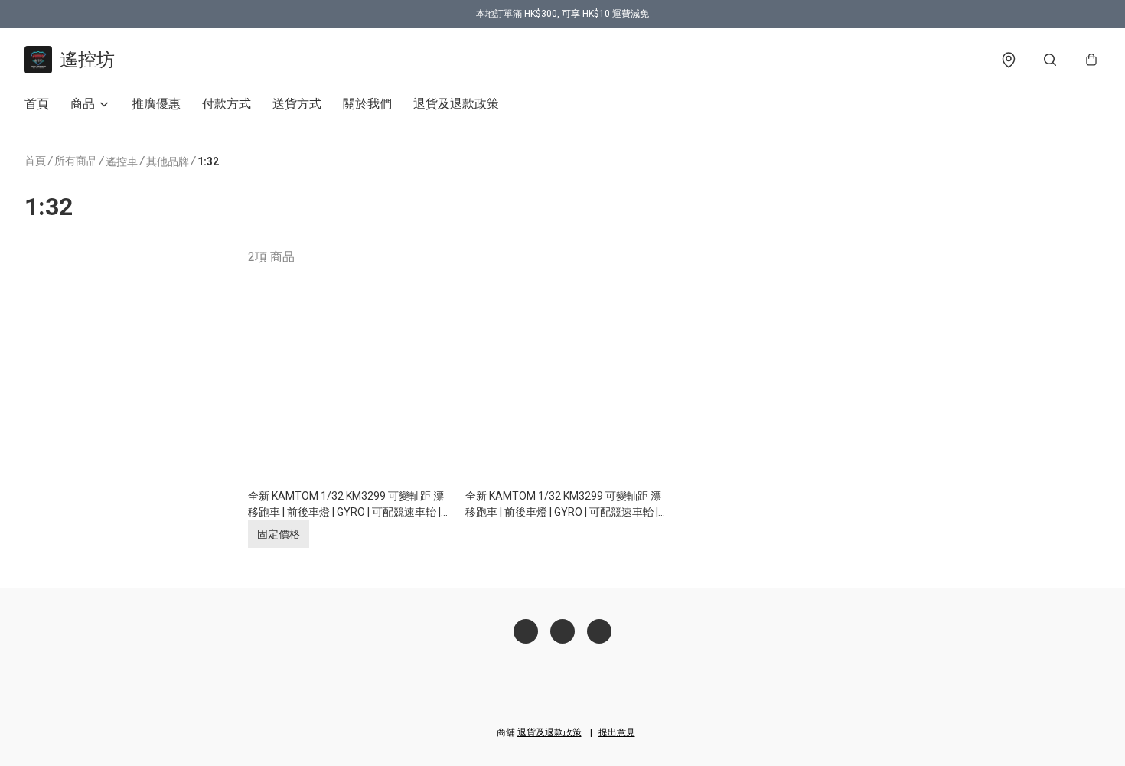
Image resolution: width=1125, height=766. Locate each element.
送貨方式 (296, 103)
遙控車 (122, 161)
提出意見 (616, 732)
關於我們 (367, 103)
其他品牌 (167, 161)
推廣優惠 (156, 103)
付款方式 (226, 103)
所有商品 (75, 161)
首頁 (36, 103)
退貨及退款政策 (456, 103)
